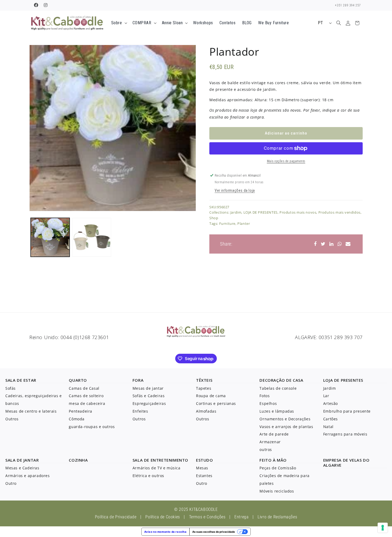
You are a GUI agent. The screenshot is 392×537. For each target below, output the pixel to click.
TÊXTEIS (204, 380)
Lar (326, 395)
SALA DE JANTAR (22, 460)
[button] (118, 23)
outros (265, 449)
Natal (328, 426)
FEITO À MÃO (273, 460)
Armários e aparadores (27, 475)
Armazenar (270, 441)
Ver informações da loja (235, 190)
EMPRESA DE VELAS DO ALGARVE (346, 462)
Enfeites (140, 411)
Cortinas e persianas (216, 403)
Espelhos (268, 403)
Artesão (330, 403)
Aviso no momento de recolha (165, 531)
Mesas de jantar (148, 388)
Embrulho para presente (347, 411)
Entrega (241, 516)
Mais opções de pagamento (286, 161)
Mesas (202, 467)
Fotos (264, 395)
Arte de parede (274, 434)
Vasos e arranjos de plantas (286, 426)
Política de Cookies (162, 516)
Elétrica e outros (148, 475)
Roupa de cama (211, 395)
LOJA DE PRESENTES (260, 212)
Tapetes (203, 388)
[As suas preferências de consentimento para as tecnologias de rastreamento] (383, 528)
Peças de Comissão (277, 467)
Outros (12, 418)
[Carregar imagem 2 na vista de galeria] (91, 237)
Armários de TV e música (157, 467)
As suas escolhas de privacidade (213, 531)
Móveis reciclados (276, 491)
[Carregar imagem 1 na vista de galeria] (50, 237)
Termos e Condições (207, 516)
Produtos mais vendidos (339, 212)
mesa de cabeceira (87, 403)
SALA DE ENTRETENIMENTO (160, 460)
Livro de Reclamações (277, 516)
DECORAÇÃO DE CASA (281, 380)
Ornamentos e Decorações (284, 418)
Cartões (330, 418)
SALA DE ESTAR (20, 380)
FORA (138, 380)
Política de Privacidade (116, 516)
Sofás (10, 388)
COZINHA (78, 460)
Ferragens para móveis (345, 434)
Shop (213, 218)
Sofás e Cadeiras (149, 395)
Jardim (236, 212)
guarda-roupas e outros (92, 426)
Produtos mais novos (297, 212)
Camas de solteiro (86, 395)
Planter (243, 223)
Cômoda (77, 418)
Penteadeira (80, 411)
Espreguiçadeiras (149, 403)
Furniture (227, 223)
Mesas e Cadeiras (22, 467)
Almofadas (206, 411)
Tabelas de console (278, 388)
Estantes (204, 475)
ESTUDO (204, 460)
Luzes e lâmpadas (276, 411)
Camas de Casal (84, 388)
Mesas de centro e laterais (31, 411)
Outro (11, 483)
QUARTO (78, 380)
